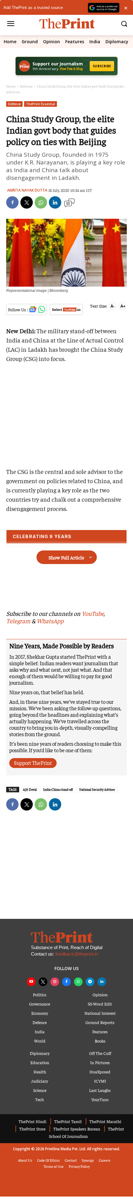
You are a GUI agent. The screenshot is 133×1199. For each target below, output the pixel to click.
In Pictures (100, 1062)
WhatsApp (50, 620)
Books (100, 1040)
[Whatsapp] (78, 981)
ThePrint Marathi (105, 1121)
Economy (39, 1013)
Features (74, 41)
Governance (39, 1003)
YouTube (93, 613)
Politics (39, 994)
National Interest (100, 1013)
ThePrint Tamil (68, 1121)
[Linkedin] (55, 202)
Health (39, 1071)
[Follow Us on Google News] (33, 309)
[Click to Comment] (69, 203)
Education (39, 1062)
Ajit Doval (30, 789)
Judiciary (39, 1081)
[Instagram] (54, 981)
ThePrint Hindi (32, 1121)
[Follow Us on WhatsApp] (42, 309)
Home (10, 41)
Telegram (18, 620)
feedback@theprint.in (76, 953)
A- (112, 306)
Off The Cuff (100, 1053)
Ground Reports (99, 1022)
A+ (123, 306)
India (94, 41)
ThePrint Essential (40, 104)
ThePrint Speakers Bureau (76, 1128)
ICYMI (100, 1081)
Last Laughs (100, 1090)
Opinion (51, 41)
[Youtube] (31, 981)
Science (39, 1090)
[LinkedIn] (101, 981)
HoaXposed (99, 1071)
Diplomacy (116, 41)
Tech (39, 1099)
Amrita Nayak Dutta (27, 190)
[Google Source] (66, 310)
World (39, 1040)
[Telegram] (90, 981)
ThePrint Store (32, 1128)
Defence (26, 86)
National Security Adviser (97, 789)
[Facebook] (12, 202)
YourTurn (100, 1099)
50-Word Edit (100, 1003)
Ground (30, 41)
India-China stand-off (58, 789)
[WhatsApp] (41, 202)
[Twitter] (26, 202)
